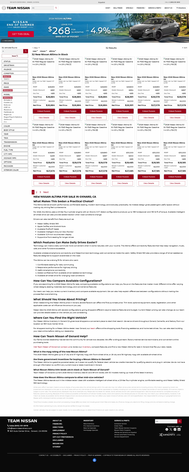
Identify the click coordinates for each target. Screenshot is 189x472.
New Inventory (88, 424)
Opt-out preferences (63, 437)
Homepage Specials (90, 430)
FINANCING (57, 424)
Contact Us (43, 455)
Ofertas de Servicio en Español (125, 432)
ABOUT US (57, 421)
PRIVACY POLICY (60, 434)
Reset (14, 56)
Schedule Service (120, 424)
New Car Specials (89, 428)
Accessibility (55, 455)
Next (46, 192)
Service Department (121, 437)
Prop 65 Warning (95, 455)
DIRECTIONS (58, 427)
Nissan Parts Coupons (122, 430)
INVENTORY (88, 421)
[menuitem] (15, 76)
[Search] (56, 8)
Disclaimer (58, 440)
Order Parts (118, 426)
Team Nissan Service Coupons (125, 428)
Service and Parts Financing (124, 435)
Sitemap (56, 447)
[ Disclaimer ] (8, 41)
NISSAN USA (58, 444)
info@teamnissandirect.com (19, 428)
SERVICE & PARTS (121, 421)
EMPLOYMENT (59, 430)
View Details (44, 117)
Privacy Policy (80, 455)
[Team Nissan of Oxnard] (16, 7)
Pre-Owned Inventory (91, 426)
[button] (108, 7)
